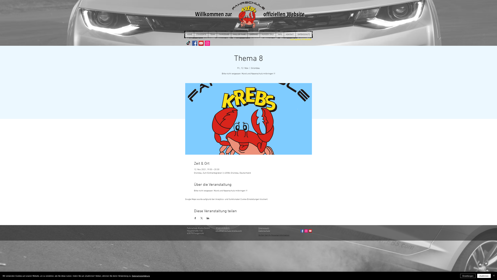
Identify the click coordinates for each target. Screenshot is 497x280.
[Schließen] (493, 276)
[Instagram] (207, 43)
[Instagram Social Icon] (306, 231)
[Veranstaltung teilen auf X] (201, 218)
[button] (201, 34)
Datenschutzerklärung (141, 276)
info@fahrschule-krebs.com (229, 231)
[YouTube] (201, 43)
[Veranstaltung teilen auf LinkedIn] (208, 218)
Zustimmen (484, 276)
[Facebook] (194, 43)
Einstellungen (467, 276)
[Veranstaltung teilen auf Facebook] (195, 218)
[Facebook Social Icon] (302, 231)
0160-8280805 (223, 228)
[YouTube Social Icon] (310, 231)
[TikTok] (188, 43)
